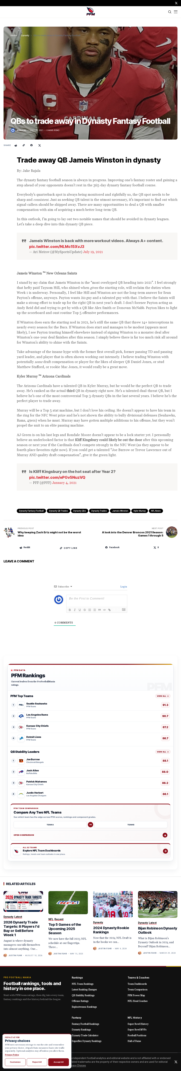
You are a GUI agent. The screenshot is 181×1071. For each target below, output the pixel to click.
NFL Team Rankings (83, 984)
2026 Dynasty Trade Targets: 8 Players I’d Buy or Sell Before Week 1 (21, 928)
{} (114, 609)
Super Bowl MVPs (137, 1029)
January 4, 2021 (64, 483)
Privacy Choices (77, 1065)
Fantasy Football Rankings (85, 1024)
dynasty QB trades (58, 511)
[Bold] (69, 610)
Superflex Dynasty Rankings (86, 1041)
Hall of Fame (134, 1041)
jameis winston (120, 511)
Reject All (37, 1062)
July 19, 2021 (93, 252)
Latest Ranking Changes (84, 989)
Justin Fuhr (15, 955)
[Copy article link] (23, 145)
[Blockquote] (99, 610)
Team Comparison (137, 989)
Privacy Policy (12, 1055)
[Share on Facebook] (31, 145)
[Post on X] (39, 145)
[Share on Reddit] (15, 145)
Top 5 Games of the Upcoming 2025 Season (64, 928)
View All (163, 696)
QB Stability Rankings (83, 995)
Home (14, 35)
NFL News (156, 511)
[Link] (109, 610)
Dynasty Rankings (81, 1029)
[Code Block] (104, 610)
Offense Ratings (80, 1001)
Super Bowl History (138, 1024)
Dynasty (25, 35)
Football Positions (137, 1035)
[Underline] (79, 610)
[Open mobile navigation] (175, 12)
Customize (15, 1062)
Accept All (58, 1062)
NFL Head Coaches (138, 1001)
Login (123, 586)
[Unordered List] (94, 610)
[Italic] (74, 610)
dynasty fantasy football (31, 511)
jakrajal (21, 130)
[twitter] (176, 3)
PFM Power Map (136, 995)
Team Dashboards (137, 984)
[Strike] (84, 610)
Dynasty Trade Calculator (85, 1035)
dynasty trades (99, 511)
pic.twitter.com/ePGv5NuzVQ (57, 477)
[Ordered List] (89, 610)
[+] (119, 609)
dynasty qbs (79, 511)
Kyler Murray (140, 511)
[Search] (170, 12)
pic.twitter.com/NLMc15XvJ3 (56, 246)
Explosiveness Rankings (84, 1007)
